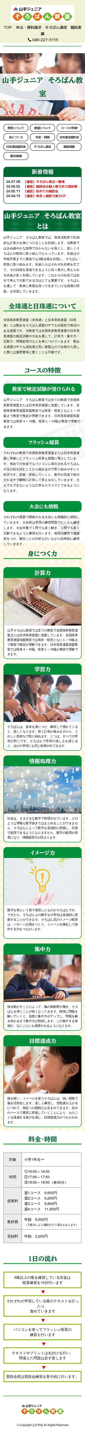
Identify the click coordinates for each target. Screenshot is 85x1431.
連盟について (42, 128)
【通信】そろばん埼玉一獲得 (44, 181)
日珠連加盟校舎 (16, 146)
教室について (15, 128)
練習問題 (69, 146)
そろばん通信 (56, 27)
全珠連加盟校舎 (69, 137)
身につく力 (16, 137)
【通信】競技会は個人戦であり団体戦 (50, 186)
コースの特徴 (69, 128)
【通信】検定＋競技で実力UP (44, 196)
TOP (8, 27)
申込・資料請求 (28, 27)
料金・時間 (43, 137)
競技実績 (15, 156)
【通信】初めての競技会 (40, 191)
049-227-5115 (45, 39)
